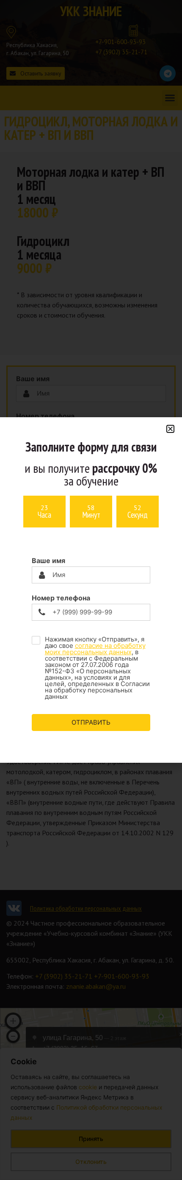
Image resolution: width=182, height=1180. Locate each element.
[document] (91, 590)
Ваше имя (48, 560)
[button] (170, 429)
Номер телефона (61, 597)
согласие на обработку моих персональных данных (95, 649)
